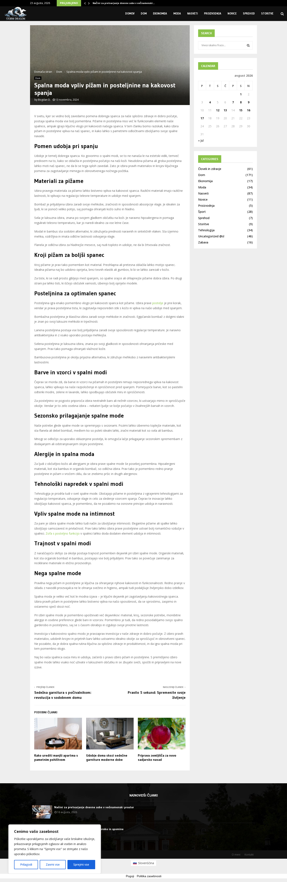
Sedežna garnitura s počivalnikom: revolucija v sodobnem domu (62, 695)
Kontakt (249, 854)
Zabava (203, 242)
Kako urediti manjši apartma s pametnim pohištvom (56, 757)
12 (217, 110)
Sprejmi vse (81, 864)
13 (225, 110)
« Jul (201, 140)
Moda (177, 13)
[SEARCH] (248, 45)
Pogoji (130, 876)
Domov (129, 13)
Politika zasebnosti (149, 876)
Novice (232, 13)
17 (202, 118)
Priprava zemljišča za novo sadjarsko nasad (157, 757)
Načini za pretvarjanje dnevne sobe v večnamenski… (124, 3)
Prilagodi (26, 864)
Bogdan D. (44, 99)
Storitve (267, 13)
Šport (202, 212)
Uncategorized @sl (211, 236)
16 (248, 110)
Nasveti (192, 13)
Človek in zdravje (209, 169)
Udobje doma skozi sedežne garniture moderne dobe (106, 757)
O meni (236, 854)
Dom (144, 13)
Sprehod (249, 13)
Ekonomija (160, 13)
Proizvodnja (212, 13)
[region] (54, 849)
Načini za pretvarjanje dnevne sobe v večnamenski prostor (94, 807)
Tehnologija (206, 230)
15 (240, 110)
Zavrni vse (53, 864)
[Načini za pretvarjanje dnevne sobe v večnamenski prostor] (42, 812)
